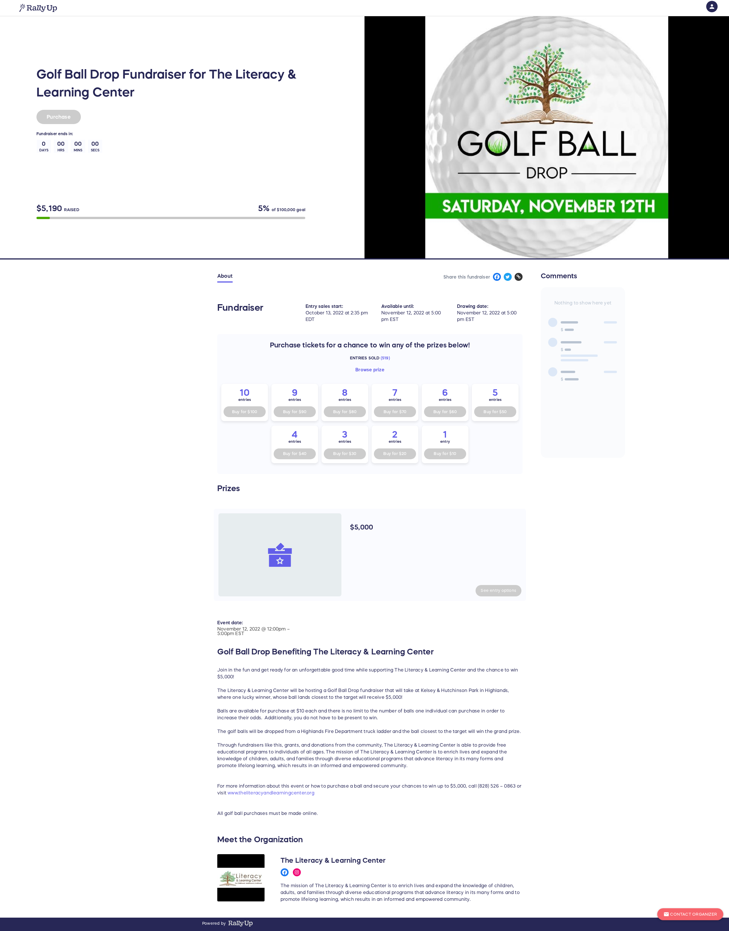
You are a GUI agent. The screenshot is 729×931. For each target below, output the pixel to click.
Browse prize (369, 369)
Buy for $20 (394, 454)
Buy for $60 (445, 412)
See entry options (498, 590)
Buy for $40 (294, 454)
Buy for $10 (445, 454)
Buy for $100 (244, 412)
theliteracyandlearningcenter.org (276, 792)
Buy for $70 (395, 412)
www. (233, 792)
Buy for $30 (344, 454)
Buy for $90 (294, 412)
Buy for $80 (345, 412)
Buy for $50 (495, 412)
